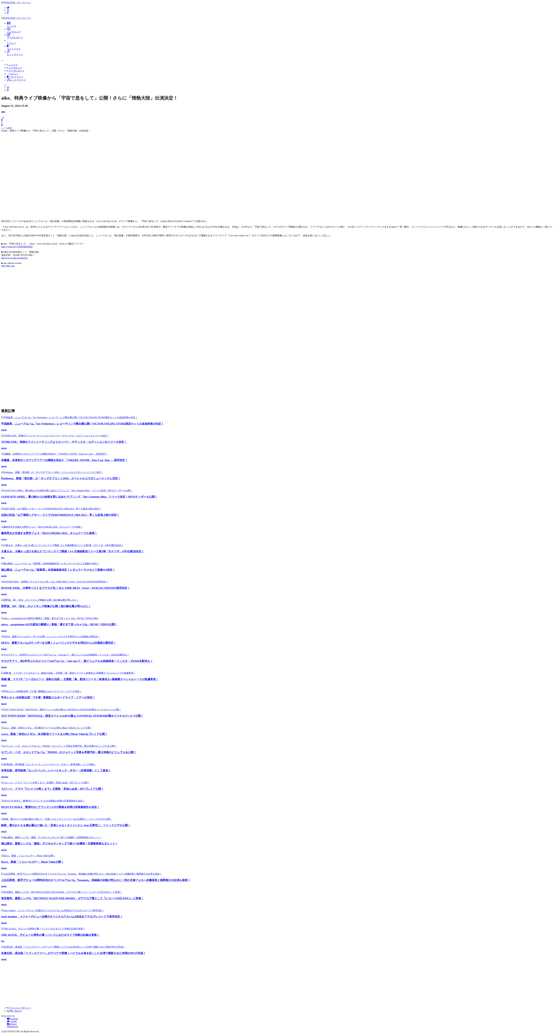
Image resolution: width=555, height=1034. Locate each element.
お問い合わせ (15, 1011)
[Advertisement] (277, 174)
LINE (9, 128)
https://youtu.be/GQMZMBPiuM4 (17, 246)
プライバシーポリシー (19, 1008)
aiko (3, 111)
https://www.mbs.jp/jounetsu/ (14, 258)
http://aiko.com (8, 266)
